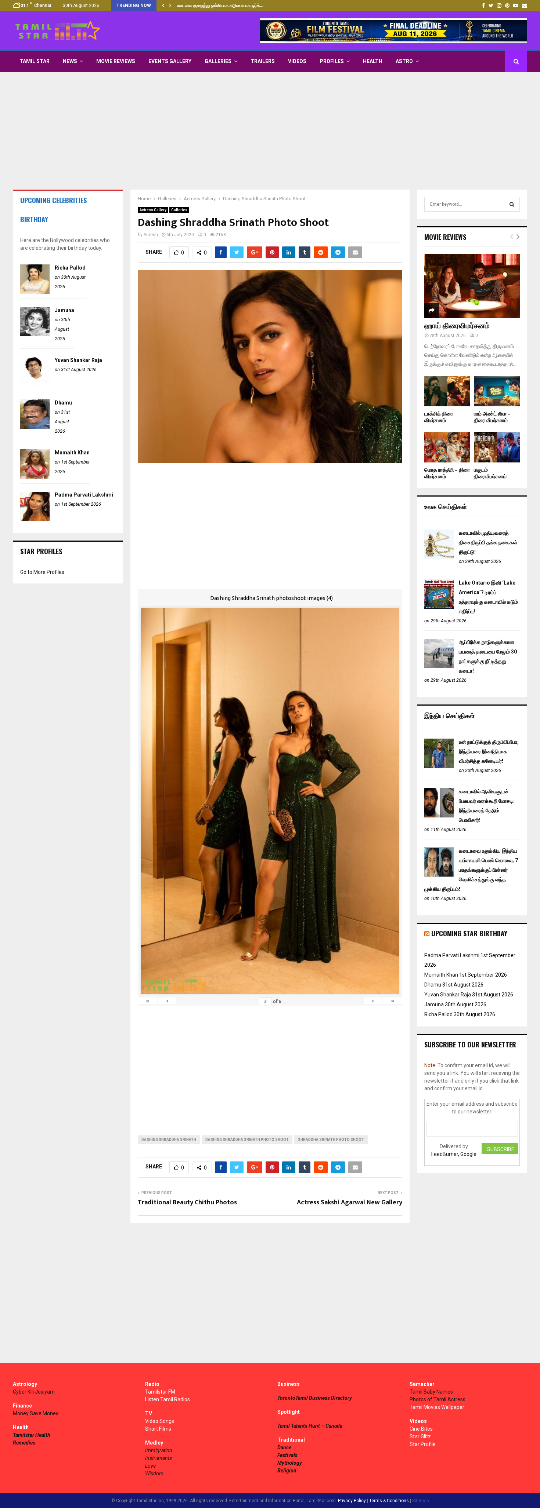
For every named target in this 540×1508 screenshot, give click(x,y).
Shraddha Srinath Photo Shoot (331, 1140)
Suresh (151, 234)
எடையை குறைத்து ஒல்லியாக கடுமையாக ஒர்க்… (220, 5)
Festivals (287, 1455)
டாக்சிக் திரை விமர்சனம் (438, 417)
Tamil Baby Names (431, 1392)
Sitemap (420, 1500)
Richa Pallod (70, 268)
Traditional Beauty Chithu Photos (187, 1202)
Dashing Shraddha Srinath (168, 1140)
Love (150, 1466)
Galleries (218, 61)
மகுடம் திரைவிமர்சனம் (490, 473)
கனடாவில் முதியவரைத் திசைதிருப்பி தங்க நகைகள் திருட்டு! (488, 542)
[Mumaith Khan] (35, 477)
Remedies (24, 1443)
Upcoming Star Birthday (469, 933)
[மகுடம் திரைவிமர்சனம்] (497, 447)
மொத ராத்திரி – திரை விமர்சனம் (447, 473)
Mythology (289, 1463)
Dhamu (63, 403)
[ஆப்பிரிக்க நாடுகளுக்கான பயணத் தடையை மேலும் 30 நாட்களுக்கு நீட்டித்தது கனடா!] (439, 666)
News (70, 61)
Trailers (263, 61)
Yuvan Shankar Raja (78, 360)
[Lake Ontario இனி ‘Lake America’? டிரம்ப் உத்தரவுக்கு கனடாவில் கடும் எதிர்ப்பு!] (439, 607)
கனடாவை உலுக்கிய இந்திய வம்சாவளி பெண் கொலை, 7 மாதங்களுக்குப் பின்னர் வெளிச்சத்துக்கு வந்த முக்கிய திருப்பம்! (471, 870)
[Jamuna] (35, 334)
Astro (404, 61)
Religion (286, 1471)
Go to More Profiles (42, 572)
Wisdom (154, 1473)
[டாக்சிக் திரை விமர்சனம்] (447, 391)
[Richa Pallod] (35, 292)
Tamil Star (34, 61)
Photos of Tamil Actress (437, 1399)
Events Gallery (169, 61)
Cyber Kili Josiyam (34, 1392)
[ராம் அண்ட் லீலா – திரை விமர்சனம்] (497, 391)
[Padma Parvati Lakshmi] (35, 519)
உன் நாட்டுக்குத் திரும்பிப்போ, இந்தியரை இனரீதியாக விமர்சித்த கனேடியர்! (489, 751)
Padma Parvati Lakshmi (84, 495)
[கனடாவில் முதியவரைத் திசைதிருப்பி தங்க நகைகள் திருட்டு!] (439, 557)
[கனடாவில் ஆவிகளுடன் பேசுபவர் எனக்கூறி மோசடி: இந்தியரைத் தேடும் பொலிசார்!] (439, 816)
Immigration (158, 1450)
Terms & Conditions (389, 1500)
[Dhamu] (35, 427)
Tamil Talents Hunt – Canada (309, 1426)
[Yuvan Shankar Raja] (35, 384)
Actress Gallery (153, 210)
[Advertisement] (270, 131)
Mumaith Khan (72, 452)
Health (372, 61)
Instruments (158, 1458)
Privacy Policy (352, 1500)
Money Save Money (35, 1413)
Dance (284, 1447)
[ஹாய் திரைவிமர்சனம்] (472, 286)
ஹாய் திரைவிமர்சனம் (457, 326)
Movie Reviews (115, 61)
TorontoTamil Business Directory (314, 1398)
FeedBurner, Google (453, 1154)
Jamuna (64, 310)
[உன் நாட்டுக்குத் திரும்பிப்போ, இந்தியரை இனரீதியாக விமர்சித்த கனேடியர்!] (439, 766)
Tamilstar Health (31, 1435)
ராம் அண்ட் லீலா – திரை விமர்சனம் (492, 417)
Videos (297, 61)
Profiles (332, 61)
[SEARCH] (512, 204)
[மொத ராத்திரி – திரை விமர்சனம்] (447, 447)
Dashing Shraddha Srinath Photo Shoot (247, 1140)
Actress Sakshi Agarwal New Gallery (349, 1202)
